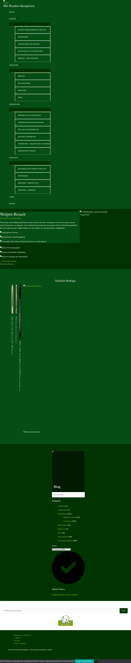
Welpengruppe (23, 37)
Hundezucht (13, 158)
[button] (17, 19)
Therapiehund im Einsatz (27, 151)
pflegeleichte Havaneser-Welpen (12, 335)
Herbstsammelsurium (31, 431)
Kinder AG (62, 529)
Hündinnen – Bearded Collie (28, 183)
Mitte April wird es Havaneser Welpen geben (20, 366)
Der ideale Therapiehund (27, 136)
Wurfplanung (23, 176)
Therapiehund (63, 537)
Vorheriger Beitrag (8, 261)
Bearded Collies (69, 517)
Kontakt (12, 203)
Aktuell (12, 12)
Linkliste (17, 638)
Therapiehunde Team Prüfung (29, 44)
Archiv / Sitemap (20, 643)
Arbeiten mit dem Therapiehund (29, 115)
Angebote (12, 19)
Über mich (21, 76)
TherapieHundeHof (65, 541)
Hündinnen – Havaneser (26, 190)
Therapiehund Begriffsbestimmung (31, 122)
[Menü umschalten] (29, 24)
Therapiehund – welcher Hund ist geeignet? (34, 144)
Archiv (54, 546)
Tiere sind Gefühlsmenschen (28, 129)
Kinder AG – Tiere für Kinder (28, 58)
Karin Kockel (14, 65)
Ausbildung (22, 90)
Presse (20, 97)
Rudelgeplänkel (16, 330)
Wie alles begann (24, 83)
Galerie (11, 197)
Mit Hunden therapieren (19, 5)
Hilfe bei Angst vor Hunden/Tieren (30, 51)
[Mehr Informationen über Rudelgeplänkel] (16, 313)
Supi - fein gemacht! (84, 661)
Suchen (6, 607)
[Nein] (96, 662)
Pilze (59, 533)
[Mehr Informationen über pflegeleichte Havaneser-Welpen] (12, 313)
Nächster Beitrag (7, 264)
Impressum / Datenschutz (22, 635)
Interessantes (63, 525)
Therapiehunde (14, 104)
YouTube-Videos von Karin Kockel (64, 595)
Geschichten (62, 510)
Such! (124, 611)
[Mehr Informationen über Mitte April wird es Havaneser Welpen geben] (20, 337)
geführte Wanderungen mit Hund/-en (32, 30)
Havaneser (67, 521)
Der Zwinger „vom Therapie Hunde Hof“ (32, 169)
